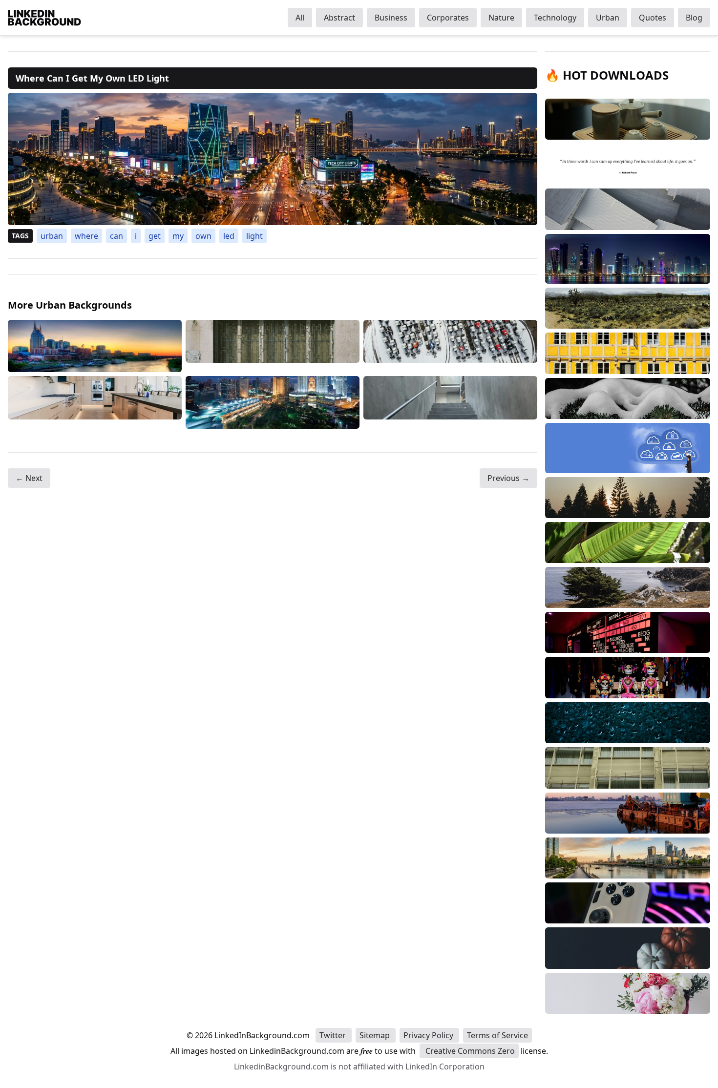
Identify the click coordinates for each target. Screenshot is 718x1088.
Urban (607, 17)
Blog (694, 17)
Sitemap (375, 1035)
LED (228, 235)
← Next (29, 478)
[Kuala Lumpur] (272, 402)
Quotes (652, 17)
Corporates (448, 17)
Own (203, 235)
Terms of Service (497, 1035)
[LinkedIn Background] (44, 17)
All (300, 17)
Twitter (333, 1035)
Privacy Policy (429, 1035)
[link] (272, 159)
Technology (555, 17)
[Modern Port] (95, 346)
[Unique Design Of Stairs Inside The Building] (450, 402)
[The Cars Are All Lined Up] (450, 346)
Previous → (508, 478)
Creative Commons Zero (469, 1051)
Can (116, 235)
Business (391, 17)
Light (254, 235)
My (178, 235)
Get (154, 235)
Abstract (339, 17)
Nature (501, 17)
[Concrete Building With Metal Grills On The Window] (272, 346)
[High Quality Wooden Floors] (95, 402)
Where (86, 235)
